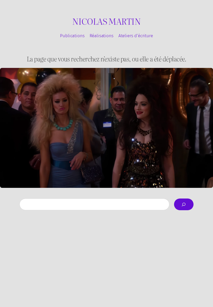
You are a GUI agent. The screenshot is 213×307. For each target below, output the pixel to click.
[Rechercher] (184, 204)
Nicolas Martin (106, 21)
